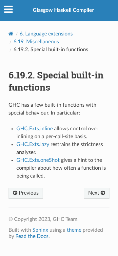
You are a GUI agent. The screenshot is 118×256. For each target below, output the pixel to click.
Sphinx (40, 230)
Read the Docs (32, 236)
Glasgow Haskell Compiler (63, 10)
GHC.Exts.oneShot (38, 160)
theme (74, 230)
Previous (28, 193)
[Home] (11, 33)
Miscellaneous (36, 41)
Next (94, 193)
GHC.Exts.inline (34, 128)
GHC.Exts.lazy (32, 144)
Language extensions (46, 33)
